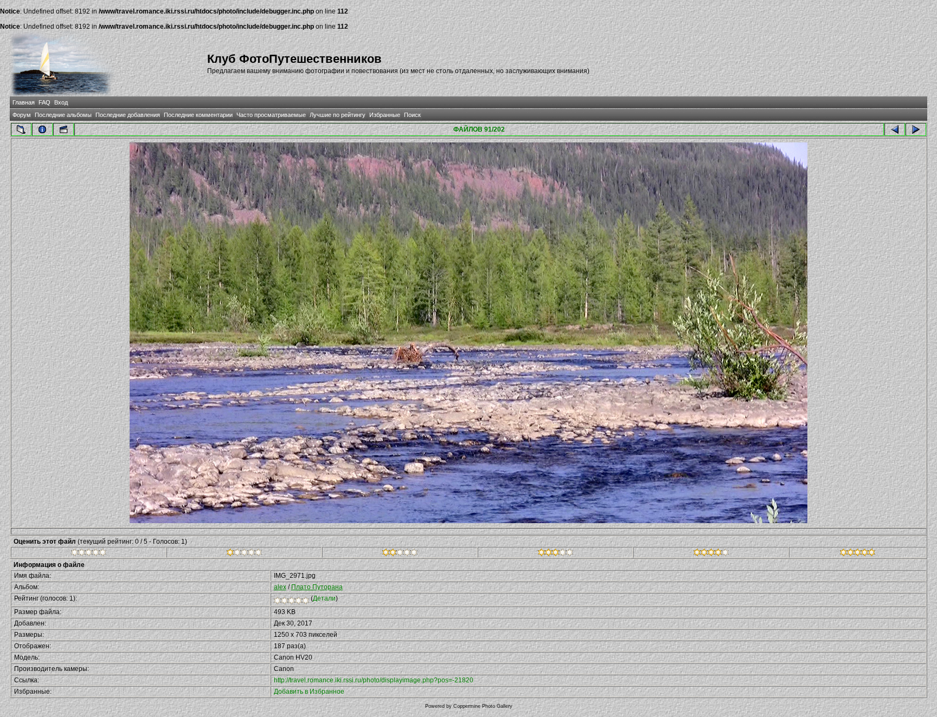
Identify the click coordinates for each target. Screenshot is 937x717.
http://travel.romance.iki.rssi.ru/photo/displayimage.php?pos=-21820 (373, 680)
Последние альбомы (63, 115)
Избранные (384, 115)
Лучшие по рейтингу (337, 115)
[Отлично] (711, 554)
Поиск (412, 115)
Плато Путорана (317, 587)
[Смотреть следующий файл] (916, 129)
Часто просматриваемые (271, 115)
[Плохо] (244, 554)
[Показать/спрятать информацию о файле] (42, 129)
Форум (21, 115)
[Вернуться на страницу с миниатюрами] (21, 129)
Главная (23, 102)
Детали (324, 598)
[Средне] (400, 554)
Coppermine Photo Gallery (482, 706)
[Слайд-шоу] (63, 129)
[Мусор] (88, 554)
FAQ (44, 102)
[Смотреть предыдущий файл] (894, 129)
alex (280, 587)
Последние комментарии (198, 115)
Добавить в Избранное (309, 691)
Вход (61, 102)
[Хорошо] (555, 554)
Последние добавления (127, 115)
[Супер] (857, 554)
